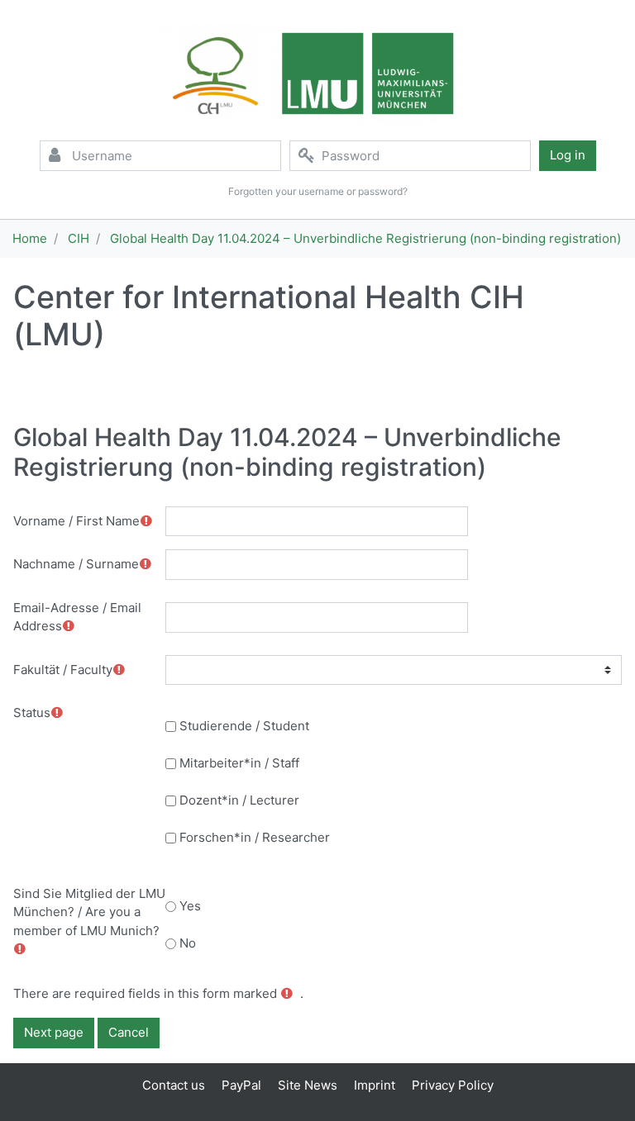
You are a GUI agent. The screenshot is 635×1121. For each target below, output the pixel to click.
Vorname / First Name (76, 521)
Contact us (173, 1085)
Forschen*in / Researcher (254, 837)
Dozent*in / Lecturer (239, 800)
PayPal (241, 1085)
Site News (307, 1085)
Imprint (374, 1085)
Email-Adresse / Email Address (77, 617)
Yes (190, 906)
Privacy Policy (453, 1085)
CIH (78, 238)
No (187, 943)
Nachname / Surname (76, 564)
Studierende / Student (244, 726)
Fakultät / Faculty (62, 669)
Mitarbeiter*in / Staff (239, 763)
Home (29, 238)
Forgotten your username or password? (318, 191)
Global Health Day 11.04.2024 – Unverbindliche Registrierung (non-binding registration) (365, 238)
